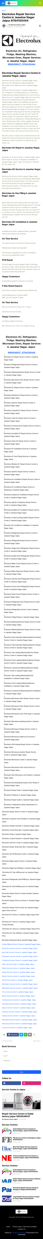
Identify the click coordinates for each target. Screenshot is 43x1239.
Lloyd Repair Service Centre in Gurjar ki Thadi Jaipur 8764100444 (26, 1197)
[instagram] (31, 1083)
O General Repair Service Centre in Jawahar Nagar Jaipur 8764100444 (26, 1157)
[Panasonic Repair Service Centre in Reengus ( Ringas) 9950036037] (7, 1190)
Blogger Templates (19, 1232)
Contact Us (21, 1229)
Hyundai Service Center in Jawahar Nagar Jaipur (19, 1004)
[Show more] (34, 1034)
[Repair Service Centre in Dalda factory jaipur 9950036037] (21, 1102)
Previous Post (7, 1041)
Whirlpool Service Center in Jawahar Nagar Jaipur (19, 1020)
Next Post (36, 1041)
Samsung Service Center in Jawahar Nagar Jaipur (19, 1024)
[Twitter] (21, 1034)
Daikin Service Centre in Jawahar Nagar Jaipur (18, 968)
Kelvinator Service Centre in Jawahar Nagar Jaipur (20, 984)
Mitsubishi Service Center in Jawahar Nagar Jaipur (20, 988)
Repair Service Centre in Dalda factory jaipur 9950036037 (17, 1114)
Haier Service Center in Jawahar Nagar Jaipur (18, 964)
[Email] (30, 1034)
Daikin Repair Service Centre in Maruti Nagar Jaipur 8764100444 (26, 1179)
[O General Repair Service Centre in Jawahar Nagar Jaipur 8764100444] (7, 1158)
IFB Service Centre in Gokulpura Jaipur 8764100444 (27, 1139)
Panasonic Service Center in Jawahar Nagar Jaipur (20, 956)
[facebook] (11, 1083)
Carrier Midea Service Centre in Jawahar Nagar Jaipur (21, 944)
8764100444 (28, 64)
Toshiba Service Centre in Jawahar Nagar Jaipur (19, 1000)
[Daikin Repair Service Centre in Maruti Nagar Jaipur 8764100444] (7, 1181)
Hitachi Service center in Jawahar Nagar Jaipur (18, 976)
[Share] (39, 25)
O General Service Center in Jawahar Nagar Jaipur (20, 960)
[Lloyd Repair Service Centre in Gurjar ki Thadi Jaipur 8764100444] (7, 1199)
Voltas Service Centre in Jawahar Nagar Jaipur (18, 972)
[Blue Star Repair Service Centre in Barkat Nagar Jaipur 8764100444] (7, 1149)
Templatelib (21, 1234)
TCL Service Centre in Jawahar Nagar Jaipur (17, 992)
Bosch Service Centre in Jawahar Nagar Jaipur (18, 996)
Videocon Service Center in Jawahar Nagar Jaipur (19, 1012)
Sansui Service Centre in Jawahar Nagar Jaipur (18, 1008)
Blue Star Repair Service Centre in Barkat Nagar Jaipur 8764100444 (25, 1148)
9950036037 (14, 64)
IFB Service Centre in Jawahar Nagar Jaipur (17, 980)
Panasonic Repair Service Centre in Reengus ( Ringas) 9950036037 (25, 1188)
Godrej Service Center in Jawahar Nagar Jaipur (18, 1016)
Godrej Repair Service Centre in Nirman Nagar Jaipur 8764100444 (25, 1130)
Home (4, 10)
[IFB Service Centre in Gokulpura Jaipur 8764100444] (7, 1140)
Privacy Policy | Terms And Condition (25, 1226)
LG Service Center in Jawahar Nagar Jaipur (17, 1028)
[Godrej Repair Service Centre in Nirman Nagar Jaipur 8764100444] (7, 1131)
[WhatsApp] (26, 1034)
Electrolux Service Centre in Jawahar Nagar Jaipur (20, 948)
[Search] (40, 3)
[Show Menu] (3, 3)
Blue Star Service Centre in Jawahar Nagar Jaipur (19, 952)
